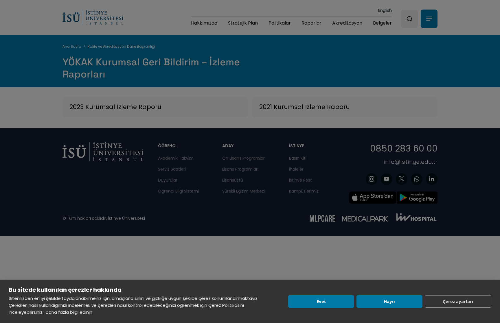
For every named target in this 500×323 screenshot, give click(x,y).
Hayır (390, 301)
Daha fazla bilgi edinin (69, 312)
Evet (321, 301)
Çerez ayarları (458, 301)
